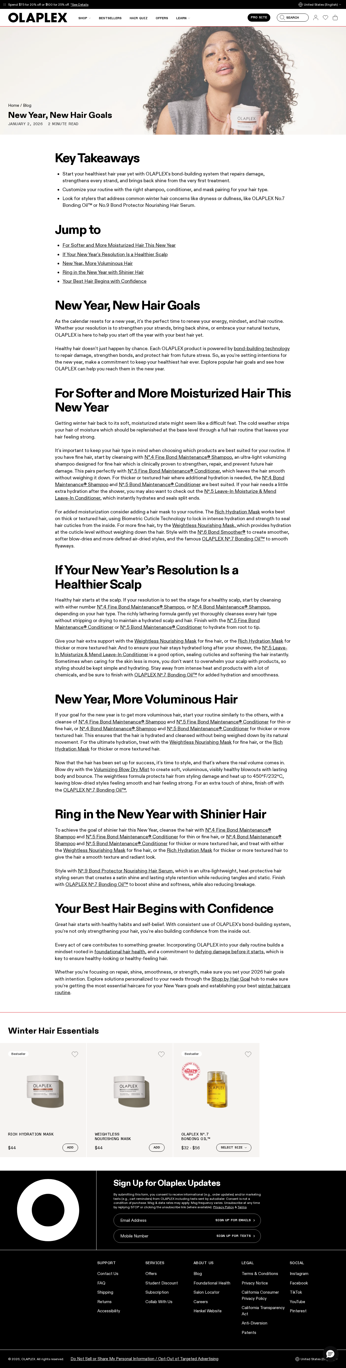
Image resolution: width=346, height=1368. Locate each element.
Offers (151, 1273)
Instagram (299, 1273)
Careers (201, 1301)
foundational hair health (119, 952)
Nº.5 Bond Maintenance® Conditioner (160, 484)
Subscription (157, 1292)
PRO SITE (259, 17)
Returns (104, 1301)
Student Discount (161, 1283)
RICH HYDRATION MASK (31, 1134)
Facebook (299, 1283)
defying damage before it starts (229, 952)
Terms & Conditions (260, 1273)
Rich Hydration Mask (237, 512)
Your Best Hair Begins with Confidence (104, 281)
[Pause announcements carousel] (4, 4)
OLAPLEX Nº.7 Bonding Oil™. (95, 790)
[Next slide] (334, 1100)
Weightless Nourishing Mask (165, 641)
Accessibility (108, 1310)
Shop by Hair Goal (230, 979)
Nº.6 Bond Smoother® (221, 532)
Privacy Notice (255, 1283)
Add (70, 1147)
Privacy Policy (223, 1207)
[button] (330, 1353)
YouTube (297, 1301)
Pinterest (298, 1310)
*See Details (79, 4)
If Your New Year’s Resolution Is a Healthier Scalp (115, 254)
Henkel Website (208, 1310)
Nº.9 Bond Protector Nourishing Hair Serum (125, 871)
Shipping (105, 1292)
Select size (231, 1147)
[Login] (75, 1054)
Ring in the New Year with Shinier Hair (103, 272)
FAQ (101, 1283)
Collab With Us (158, 1301)
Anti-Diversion (254, 1323)
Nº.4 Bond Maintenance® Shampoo (118, 729)
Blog (27, 105)
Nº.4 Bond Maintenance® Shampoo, (231, 607)
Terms (242, 1207)
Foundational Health (212, 1283)
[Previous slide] (11, 1100)
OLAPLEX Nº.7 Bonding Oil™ (233, 539)
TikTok (296, 1292)
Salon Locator (206, 1292)
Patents (249, 1332)
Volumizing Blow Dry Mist (121, 769)
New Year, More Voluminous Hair (97, 263)
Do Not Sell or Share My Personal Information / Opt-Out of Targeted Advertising (144, 1358)
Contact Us (107, 1273)
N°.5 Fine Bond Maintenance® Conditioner (174, 471)
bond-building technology (262, 348)
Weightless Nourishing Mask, (204, 525)
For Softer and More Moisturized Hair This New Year (119, 245)
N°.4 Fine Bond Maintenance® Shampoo (188, 457)
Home (13, 105)
